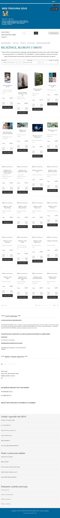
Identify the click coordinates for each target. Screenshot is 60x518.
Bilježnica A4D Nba (52, 241)
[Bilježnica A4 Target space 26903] (22, 166)
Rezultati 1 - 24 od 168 (53, 60)
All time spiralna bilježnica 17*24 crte (22, 94)
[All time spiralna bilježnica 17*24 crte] (22, 81)
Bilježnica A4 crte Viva (52, 130)
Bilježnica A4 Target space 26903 (22, 171)
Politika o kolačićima (6, 503)
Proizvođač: (30, 60)
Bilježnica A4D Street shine (52, 277)
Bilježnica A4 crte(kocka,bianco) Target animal (7, 172)
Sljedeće (54, 305)
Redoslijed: (4, 60)
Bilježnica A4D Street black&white (38, 277)
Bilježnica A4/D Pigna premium (22, 207)
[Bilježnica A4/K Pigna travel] (37, 237)
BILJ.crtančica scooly (52, 86)
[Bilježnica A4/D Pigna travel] (37, 203)
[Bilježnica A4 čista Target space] (37, 128)
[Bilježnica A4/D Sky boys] (52, 203)
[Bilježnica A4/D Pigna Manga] (7, 203)
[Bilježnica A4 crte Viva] (52, 125)
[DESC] (18, 62)
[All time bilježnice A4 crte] (7, 77)
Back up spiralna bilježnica (37, 89)
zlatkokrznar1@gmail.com (13, 22)
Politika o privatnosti (6, 499)
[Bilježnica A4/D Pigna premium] (22, 203)
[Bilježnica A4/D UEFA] (22, 237)
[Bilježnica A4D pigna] (7, 273)
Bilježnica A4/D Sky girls (7, 241)
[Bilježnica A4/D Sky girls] (7, 237)
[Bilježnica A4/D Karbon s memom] (52, 166)
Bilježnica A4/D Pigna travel (37, 207)
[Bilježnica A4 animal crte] (22, 125)
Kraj (57, 305)
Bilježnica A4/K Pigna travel (37, 241)
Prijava (56, 5)
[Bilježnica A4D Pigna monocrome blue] (22, 273)
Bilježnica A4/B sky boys (37, 171)
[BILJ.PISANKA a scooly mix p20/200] (7, 126)
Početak (36, 305)
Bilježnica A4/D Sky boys (52, 207)
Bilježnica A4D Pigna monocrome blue (22, 278)
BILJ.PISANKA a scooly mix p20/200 (7, 133)
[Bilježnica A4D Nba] (52, 237)
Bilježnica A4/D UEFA (22, 241)
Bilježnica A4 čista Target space (37, 136)
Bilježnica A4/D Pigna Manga (7, 207)
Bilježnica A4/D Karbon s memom (52, 171)
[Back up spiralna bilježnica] (37, 79)
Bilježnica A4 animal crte (22, 130)
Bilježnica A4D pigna (7, 277)
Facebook (53, 9)
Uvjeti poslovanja (5, 489)
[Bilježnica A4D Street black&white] (37, 273)
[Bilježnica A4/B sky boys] (37, 166)
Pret (39, 305)
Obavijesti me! (7, 222)
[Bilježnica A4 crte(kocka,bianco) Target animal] (7, 166)
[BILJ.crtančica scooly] (52, 77)
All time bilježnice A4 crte (7, 86)
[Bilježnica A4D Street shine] (52, 273)
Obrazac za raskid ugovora (7, 494)
